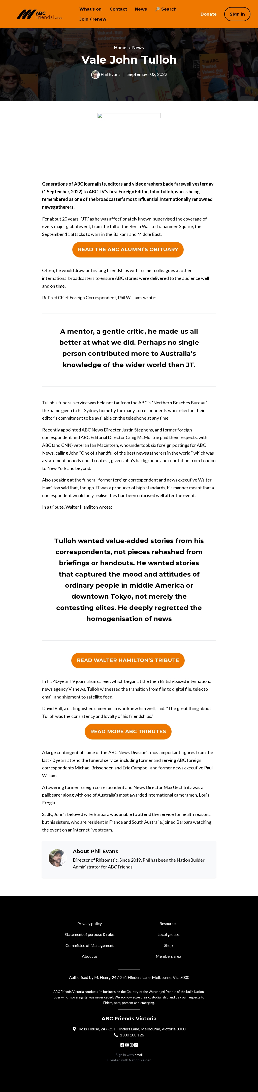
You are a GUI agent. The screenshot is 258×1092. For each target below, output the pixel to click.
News (141, 9)
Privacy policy (89, 923)
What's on (90, 9)
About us (90, 956)
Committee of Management (90, 945)
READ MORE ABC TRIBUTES (128, 731)
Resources (168, 923)
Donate (209, 14)
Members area (168, 956)
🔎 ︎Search (166, 9)
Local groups (168, 934)
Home (120, 47)
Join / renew (92, 19)
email (139, 1055)
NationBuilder (140, 1060)
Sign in (237, 14)
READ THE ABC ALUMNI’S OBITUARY (128, 249)
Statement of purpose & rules (90, 934)
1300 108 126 (132, 1034)
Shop (168, 945)
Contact (118, 9)
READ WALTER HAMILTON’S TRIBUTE (128, 660)
